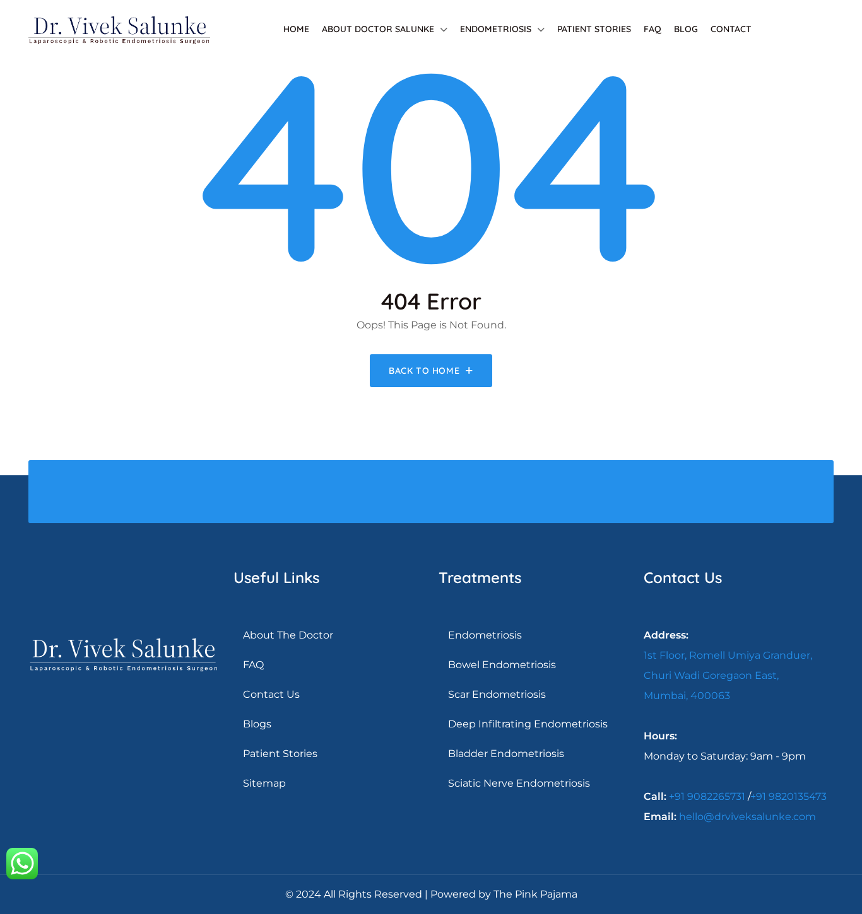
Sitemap (264, 783)
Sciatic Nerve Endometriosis (519, 783)
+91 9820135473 (788, 796)
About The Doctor (288, 635)
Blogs (257, 724)
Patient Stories (594, 29)
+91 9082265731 (707, 796)
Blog (686, 29)
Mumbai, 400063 (687, 696)
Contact (731, 29)
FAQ (652, 29)
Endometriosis (495, 29)
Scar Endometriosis (497, 694)
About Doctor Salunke (378, 29)
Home (296, 29)
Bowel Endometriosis (502, 665)
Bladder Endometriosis (506, 754)
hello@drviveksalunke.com (747, 817)
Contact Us (271, 694)
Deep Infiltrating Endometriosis (528, 724)
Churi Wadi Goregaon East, (711, 675)
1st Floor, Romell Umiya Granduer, (728, 655)
